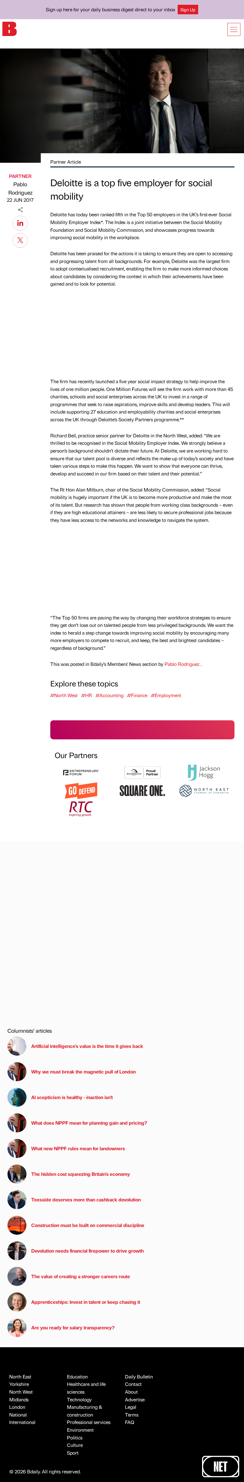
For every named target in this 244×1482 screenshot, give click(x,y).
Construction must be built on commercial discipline (87, 1225)
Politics (74, 1437)
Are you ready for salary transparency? (73, 1327)
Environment (80, 1430)
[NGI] (142, 772)
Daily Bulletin (139, 1376)
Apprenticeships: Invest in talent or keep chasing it (85, 1302)
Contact (133, 1384)
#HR (86, 695)
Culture (75, 1445)
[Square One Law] (142, 790)
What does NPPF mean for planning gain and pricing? (89, 1123)
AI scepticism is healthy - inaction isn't (72, 1097)
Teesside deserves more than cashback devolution (86, 1199)
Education (77, 1376)
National (18, 1414)
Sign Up (187, 9)
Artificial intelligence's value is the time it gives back (88, 1046)
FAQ (129, 1422)
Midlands (19, 1399)
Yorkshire (19, 1384)
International (22, 1422)
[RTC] (81, 808)
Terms (131, 1414)
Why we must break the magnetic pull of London (83, 1071)
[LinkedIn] (20, 222)
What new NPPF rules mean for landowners (78, 1148)
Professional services (88, 1422)
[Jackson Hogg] (204, 772)
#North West (64, 695)
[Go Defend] (81, 790)
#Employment (166, 695)
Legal (130, 1407)
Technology (79, 1399)
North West (21, 1392)
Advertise (135, 1399)
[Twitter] (20, 239)
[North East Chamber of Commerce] (204, 790)
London (17, 1407)
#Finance (137, 695)
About (131, 1392)
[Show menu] (233, 29)
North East (20, 1376)
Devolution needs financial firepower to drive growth (87, 1251)
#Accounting (109, 695)
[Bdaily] (9, 28)
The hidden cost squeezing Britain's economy (80, 1174)
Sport (73, 1453)
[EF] (81, 772)
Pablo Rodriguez (20, 188)
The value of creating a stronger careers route (80, 1276)
